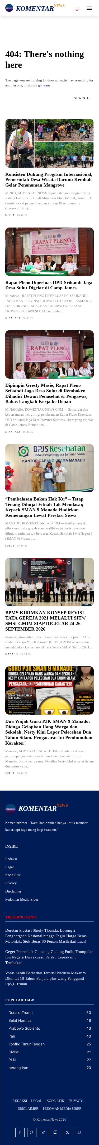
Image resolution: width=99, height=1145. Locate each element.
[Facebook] (20, 1132)
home (46, 85)
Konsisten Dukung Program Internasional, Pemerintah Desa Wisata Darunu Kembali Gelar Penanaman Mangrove (48, 180)
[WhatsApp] (79, 1132)
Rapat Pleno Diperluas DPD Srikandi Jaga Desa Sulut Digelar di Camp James (48, 285)
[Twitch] (55, 1132)
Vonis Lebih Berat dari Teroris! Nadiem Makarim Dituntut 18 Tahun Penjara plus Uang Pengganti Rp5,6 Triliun (45, 978)
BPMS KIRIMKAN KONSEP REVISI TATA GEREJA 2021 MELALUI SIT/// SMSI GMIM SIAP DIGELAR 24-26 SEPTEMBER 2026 (45, 621)
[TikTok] (43, 1132)
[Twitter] (67, 1132)
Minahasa (12, 318)
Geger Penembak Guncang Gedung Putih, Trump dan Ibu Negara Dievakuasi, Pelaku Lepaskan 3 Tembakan (49, 957)
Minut (10, 215)
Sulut (10, 545)
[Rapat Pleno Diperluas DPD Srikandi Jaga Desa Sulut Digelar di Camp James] (49, 252)
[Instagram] (31, 1132)
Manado (11, 654)
